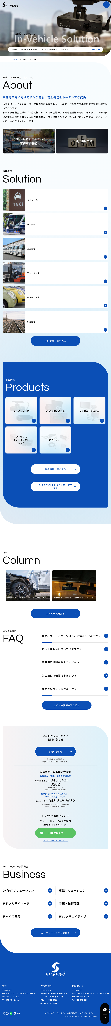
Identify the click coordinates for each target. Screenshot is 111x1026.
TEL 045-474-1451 (10, 996)
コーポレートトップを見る (55, 932)
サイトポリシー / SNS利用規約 (66, 1013)
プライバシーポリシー (87, 1013)
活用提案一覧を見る (55, 340)
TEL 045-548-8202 (80, 996)
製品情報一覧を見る (55, 469)
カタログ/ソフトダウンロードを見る (55, 486)
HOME (16, 59)
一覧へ (95, 49)
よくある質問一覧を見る (67, 705)
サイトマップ (49, 1013)
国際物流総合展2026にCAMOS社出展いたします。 (49, 49)
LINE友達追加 (55, 833)
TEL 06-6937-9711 (48, 1000)
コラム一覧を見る (55, 613)
